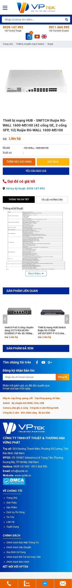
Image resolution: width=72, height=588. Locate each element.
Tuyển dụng (12, 526)
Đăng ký (62, 376)
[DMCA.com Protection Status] (14, 481)
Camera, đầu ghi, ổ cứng (15, 408)
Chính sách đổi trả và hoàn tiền (23, 557)
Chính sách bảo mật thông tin (22, 542)
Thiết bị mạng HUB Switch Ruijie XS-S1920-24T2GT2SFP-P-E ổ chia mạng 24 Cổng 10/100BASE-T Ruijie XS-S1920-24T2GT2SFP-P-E (52, 330)
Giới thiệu (11, 502)
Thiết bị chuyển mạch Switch (30, 44)
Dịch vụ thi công (15, 512)
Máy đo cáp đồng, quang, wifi (18, 398)
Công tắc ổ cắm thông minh (44, 408)
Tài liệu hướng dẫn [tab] (52, 199)
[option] (19, 319)
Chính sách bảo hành (17, 561)
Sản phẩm (11, 507)
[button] (5, 319)
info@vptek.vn (19, 471)
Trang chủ (8, 44)
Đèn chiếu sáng (29, 412)
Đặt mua (52, 161)
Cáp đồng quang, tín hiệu (47, 398)
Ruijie (50, 44)
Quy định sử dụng (16, 552)
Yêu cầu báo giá (36, 170)
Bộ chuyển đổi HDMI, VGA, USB (28, 403)
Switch (6, 403)
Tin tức (10, 517)
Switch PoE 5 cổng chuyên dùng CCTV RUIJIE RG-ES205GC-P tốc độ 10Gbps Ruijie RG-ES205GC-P (19, 330)
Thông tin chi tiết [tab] (19, 199)
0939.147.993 (13, 28)
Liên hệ (10, 522)
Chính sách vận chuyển (18, 547)
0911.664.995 (59, 28)
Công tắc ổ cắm (11, 412)
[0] (29, 36)
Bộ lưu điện (44, 412)
